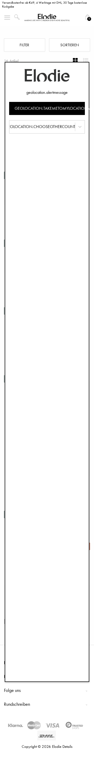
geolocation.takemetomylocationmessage (50, 108)
